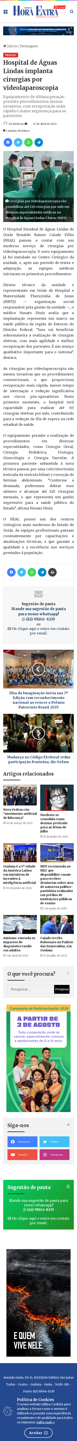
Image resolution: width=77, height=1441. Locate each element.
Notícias (10, 55)
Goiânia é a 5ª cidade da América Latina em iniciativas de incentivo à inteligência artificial (19, 874)
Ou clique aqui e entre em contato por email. (40, 630)
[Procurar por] (72, 13)
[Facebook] (8, 142)
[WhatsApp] (28, 142)
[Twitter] (18, 142)
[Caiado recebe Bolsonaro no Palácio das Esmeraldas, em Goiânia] (57, 924)
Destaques (29, 46)
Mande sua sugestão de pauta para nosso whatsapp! (38, 614)
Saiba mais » (45, 1422)
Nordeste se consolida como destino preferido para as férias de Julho (54, 823)
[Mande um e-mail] (26, 123)
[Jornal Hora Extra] (38, 11)
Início (12, 46)
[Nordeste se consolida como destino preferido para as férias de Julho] (57, 798)
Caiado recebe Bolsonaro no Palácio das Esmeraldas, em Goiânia (56, 944)
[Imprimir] (52, 572)
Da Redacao (16, 123)
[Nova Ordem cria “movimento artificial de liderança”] (20, 795)
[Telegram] (38, 142)
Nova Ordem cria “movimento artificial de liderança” (20, 814)
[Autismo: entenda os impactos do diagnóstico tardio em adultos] (20, 924)
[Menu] (5, 13)
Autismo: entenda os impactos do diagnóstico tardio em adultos (19, 944)
